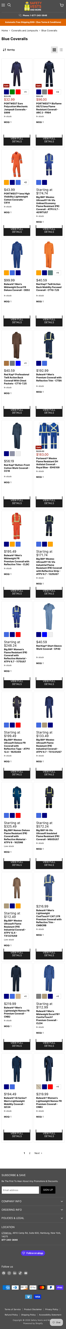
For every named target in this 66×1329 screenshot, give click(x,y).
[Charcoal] (13, 364)
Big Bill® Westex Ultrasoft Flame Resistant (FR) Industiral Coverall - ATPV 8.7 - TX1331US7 (49, 745)
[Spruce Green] (51, 273)
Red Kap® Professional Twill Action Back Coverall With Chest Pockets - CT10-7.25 (16, 379)
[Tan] (18, 997)
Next (37, 1153)
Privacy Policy (51, 1309)
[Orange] (7, 183)
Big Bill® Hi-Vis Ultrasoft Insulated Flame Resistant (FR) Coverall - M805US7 (47, 835)
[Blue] (18, 364)
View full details (17, 140)
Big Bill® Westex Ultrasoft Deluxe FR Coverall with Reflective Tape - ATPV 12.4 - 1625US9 (17, 745)
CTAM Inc (6, 1233)
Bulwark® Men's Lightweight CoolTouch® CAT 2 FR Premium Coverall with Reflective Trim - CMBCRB (49, 918)
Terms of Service (13, 1309)
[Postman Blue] (13, 454)
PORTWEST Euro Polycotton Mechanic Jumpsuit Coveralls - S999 (16, 108)
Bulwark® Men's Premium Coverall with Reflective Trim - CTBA (49, 377)
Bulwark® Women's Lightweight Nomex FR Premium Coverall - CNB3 (49, 1102)
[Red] (18, 92)
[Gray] (45, 92)
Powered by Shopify (33, 1323)
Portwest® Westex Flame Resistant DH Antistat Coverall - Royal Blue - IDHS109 (48, 463)
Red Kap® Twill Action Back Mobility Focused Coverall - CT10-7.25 (49, 287)
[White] (18, 454)
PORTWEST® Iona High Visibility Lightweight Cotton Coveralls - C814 (17, 198)
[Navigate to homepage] (33, 6)
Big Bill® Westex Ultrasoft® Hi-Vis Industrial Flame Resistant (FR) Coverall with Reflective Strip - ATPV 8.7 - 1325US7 (49, 566)
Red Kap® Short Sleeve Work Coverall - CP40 (49, 647)
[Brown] (7, 364)
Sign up (48, 1189)
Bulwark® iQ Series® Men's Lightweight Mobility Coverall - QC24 (15, 1102)
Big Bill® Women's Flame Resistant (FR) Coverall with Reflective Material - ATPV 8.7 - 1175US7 (15, 655)
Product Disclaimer (33, 1309)
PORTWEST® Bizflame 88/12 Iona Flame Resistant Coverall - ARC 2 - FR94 (49, 108)
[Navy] (7, 92)
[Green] (13, 92)
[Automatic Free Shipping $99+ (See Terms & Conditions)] (33, 22)
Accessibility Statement (50, 1314)
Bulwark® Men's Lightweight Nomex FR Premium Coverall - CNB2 (16, 1012)
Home (5, 30)
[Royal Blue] (18, 183)
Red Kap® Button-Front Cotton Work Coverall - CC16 (17, 467)
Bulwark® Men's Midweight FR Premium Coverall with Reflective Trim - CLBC (16, 560)
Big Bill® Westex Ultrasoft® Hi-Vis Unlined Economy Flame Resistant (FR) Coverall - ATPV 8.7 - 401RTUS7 (47, 205)
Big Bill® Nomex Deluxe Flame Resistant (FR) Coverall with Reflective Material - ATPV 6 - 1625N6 (17, 836)
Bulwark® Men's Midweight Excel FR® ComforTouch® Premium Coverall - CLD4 (48, 1017)
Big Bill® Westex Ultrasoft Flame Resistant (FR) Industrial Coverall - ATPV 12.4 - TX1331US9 (15, 928)
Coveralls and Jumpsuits (24, 30)
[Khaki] (45, 725)
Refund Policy (11, 1314)
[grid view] (54, 49)
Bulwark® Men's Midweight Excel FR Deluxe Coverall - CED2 (17, 287)
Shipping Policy (28, 1314)
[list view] (61, 49)
